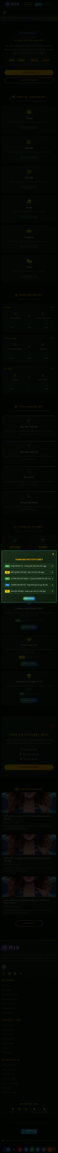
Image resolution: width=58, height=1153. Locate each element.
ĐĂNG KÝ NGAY (29, 598)
